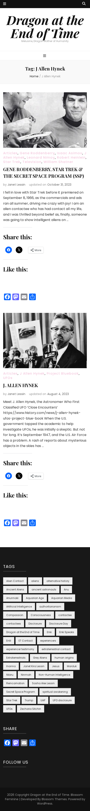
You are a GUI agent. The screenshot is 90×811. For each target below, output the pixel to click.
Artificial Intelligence (19, 606)
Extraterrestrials (16, 657)
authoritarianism (50, 606)
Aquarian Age (35, 598)
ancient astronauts (44, 589)
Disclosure (35, 623)
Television (31, 161)
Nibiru (9, 674)
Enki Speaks (66, 632)
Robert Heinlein (71, 157)
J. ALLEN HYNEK (20, 385)
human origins (64, 657)
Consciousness (41, 615)
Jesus (55, 666)
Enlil (8, 640)
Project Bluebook (63, 373)
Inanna (11, 666)
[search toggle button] (84, 4)
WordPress (44, 803)
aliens (35, 581)
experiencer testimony (20, 649)
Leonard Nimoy (41, 157)
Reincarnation (15, 683)
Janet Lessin (16, 185)
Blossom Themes (54, 799)
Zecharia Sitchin (30, 709)
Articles (10, 153)
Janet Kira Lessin (33, 666)
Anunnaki (12, 598)
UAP (43, 700)
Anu (66, 589)
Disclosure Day (58, 623)
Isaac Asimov (69, 153)
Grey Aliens (40, 657)
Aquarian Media (61, 598)
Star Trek (11, 161)
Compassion (14, 615)
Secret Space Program (20, 692)
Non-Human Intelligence (54, 674)
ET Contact (26, 640)
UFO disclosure (62, 700)
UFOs (8, 377)
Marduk (72, 666)
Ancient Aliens (15, 589)
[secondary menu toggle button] (4, 4)
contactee (65, 615)
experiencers (48, 640)
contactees (13, 623)
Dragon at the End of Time (45, 26)
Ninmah (26, 674)
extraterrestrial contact (56, 649)
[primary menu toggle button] (45, 56)
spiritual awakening (55, 692)
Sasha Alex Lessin (43, 683)
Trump (29, 700)
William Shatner (58, 161)
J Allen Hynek (32, 373)
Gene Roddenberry (37, 153)
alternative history (57, 581)
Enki (49, 632)
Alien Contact (15, 581)
